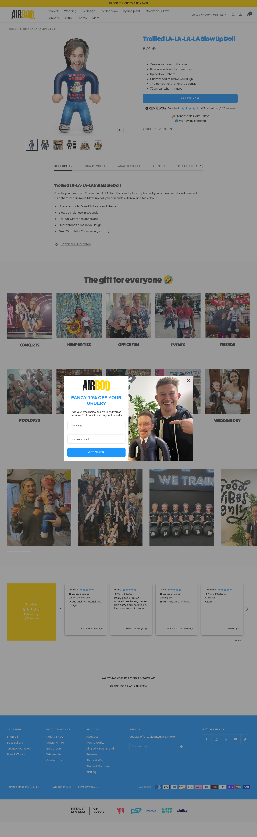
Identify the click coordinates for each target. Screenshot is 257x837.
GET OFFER (96, 452)
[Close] (188, 380)
